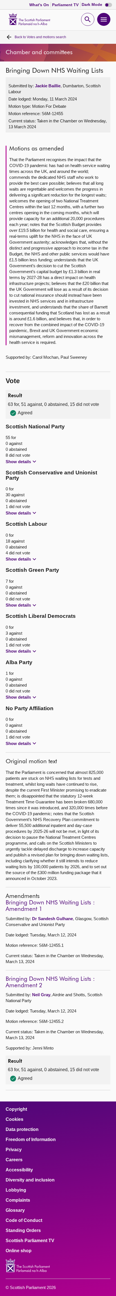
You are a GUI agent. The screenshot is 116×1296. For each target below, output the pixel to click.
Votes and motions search (40, 37)
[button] (22, 461)
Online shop (19, 1251)
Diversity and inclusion (30, 1180)
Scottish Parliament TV (30, 1240)
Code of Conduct (24, 1220)
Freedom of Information (31, 1139)
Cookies (14, 1119)
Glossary (15, 1210)
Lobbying (16, 1190)
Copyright (16, 1109)
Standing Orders (23, 1230)
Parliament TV (66, 5)
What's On (39, 5)
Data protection (22, 1129)
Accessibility (19, 1170)
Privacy (14, 1150)
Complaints (18, 1200)
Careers (14, 1160)
